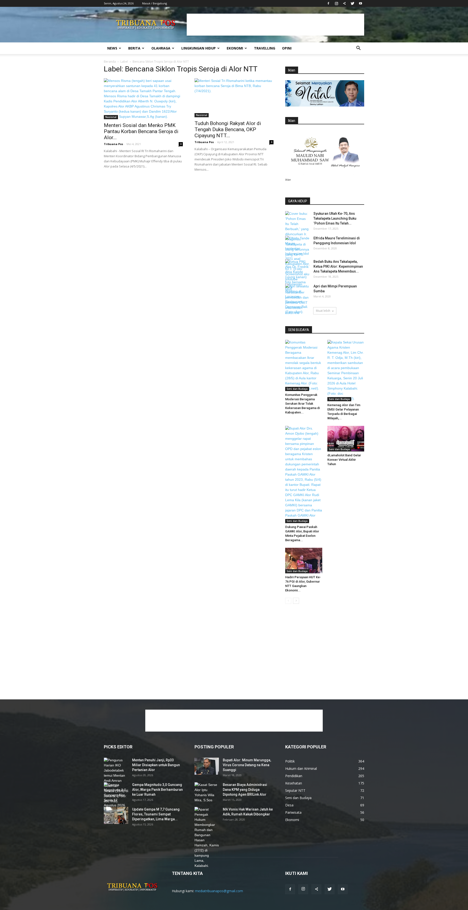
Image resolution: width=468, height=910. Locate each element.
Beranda (110, 61)
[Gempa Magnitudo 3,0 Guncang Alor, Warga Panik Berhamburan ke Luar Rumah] (116, 797)
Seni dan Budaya (297, 389)
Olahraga (160, 48)
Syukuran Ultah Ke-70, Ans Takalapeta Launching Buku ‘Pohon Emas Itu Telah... (334, 218)
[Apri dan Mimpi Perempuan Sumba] (297, 299)
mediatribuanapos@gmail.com (219, 891)
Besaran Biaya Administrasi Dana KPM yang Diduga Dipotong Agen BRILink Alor (245, 789)
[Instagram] (336, 3)
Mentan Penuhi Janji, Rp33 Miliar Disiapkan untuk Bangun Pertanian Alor (156, 765)
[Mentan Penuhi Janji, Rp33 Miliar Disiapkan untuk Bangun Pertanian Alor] (116, 781)
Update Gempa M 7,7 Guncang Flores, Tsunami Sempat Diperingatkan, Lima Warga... (156, 814)
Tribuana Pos (113, 144)
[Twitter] (352, 3)
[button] (358, 48)
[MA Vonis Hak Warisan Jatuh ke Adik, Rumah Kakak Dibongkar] (207, 837)
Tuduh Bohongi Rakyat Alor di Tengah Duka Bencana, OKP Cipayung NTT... (228, 129)
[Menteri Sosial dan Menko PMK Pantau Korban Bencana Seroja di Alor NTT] (143, 98)
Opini (287, 48)
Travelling (264, 48)
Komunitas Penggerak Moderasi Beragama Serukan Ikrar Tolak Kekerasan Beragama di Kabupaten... (302, 403)
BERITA (134, 48)
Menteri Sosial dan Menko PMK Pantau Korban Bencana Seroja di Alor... (141, 131)
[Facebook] (328, 3)
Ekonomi (235, 48)
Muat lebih (323, 311)
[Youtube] (360, 3)
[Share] (344, 3)
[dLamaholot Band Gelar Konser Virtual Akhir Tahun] (345, 438)
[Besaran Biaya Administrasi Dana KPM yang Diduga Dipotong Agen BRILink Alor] (207, 792)
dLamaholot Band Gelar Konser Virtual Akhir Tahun (344, 459)
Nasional (111, 117)
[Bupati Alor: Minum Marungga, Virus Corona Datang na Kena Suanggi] (207, 766)
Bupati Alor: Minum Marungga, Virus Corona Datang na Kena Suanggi (247, 765)
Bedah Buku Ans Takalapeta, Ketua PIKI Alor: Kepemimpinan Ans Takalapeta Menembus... (338, 266)
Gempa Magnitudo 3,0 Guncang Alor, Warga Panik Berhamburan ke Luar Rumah (157, 789)
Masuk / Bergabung (154, 3)
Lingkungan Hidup (198, 48)
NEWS (112, 48)
